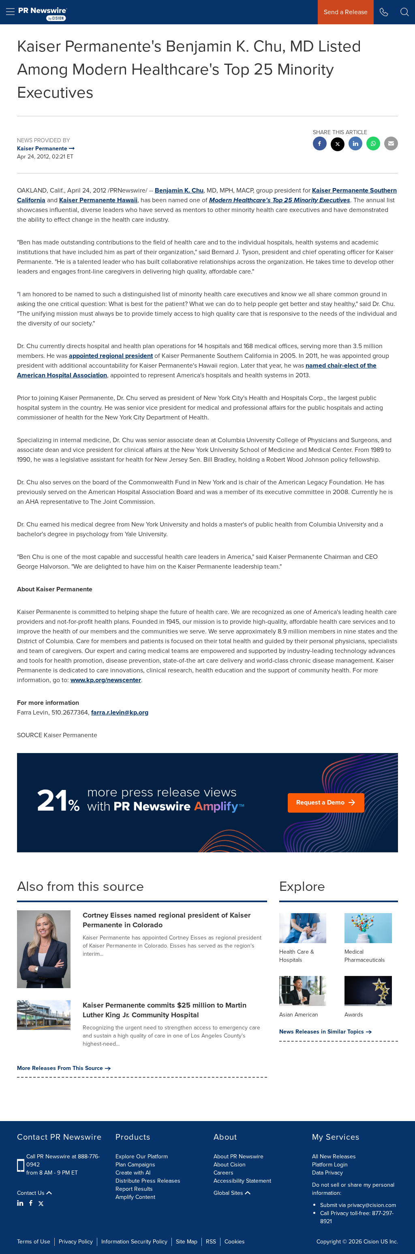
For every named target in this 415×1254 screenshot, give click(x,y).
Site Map (186, 1241)
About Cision (230, 1164)
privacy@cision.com (371, 1205)
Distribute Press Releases (148, 1181)
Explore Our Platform (142, 1156)
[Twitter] (41, 1203)
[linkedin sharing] (355, 144)
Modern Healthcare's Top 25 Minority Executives (279, 200)
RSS (211, 1241)
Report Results (134, 1189)
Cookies (235, 1241)
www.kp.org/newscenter (106, 680)
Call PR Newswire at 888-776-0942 (63, 1160)
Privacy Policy (76, 1241)
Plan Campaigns (135, 1164)
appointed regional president (111, 355)
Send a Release (346, 12)
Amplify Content (135, 1197)
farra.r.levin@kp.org (119, 712)
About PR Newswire (238, 1156)
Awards (353, 1014)
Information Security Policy (134, 1241)
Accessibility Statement (242, 1181)
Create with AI (133, 1172)
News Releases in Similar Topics (321, 1032)
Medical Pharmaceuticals (364, 956)
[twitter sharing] (337, 145)
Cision (371, 1241)
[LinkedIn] (21, 1203)
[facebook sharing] (320, 144)
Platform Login (330, 1164)
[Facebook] (30, 1203)
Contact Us (31, 1193)
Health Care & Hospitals (296, 956)
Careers (223, 1172)
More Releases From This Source (60, 1068)
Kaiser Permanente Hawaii (98, 200)
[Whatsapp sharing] (373, 144)
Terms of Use (33, 1241)
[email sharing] (391, 144)
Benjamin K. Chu (179, 190)
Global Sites (229, 1193)
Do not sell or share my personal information (353, 1189)
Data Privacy (327, 1172)
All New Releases (334, 1156)
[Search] (404, 12)
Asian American (298, 1014)
